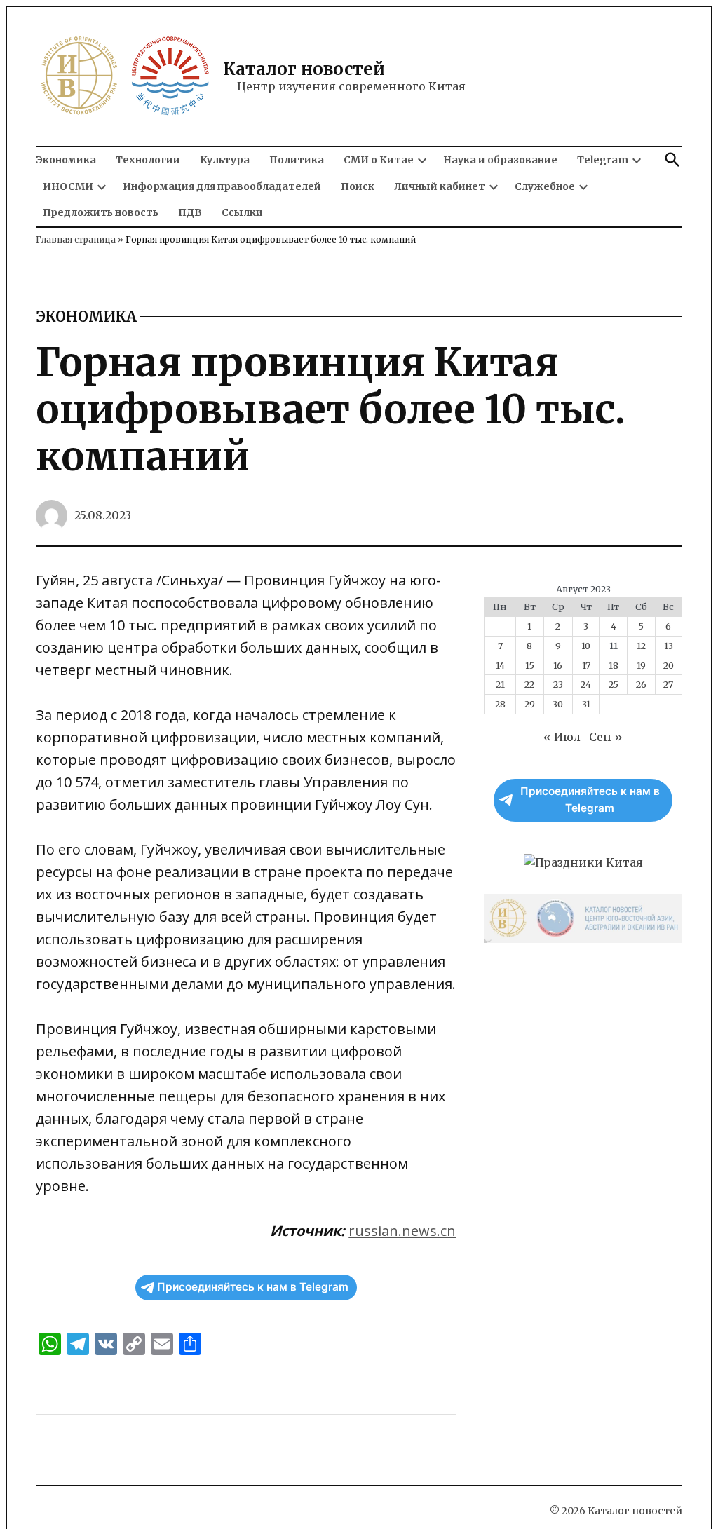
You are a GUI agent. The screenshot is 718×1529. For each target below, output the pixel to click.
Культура (225, 160)
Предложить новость (100, 212)
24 (586, 684)
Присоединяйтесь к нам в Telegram (252, 1286)
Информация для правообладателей (222, 186)
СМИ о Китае (379, 160)
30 (558, 703)
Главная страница (76, 239)
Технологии (148, 160)
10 (585, 645)
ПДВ (190, 212)
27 (668, 684)
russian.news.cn (402, 1230)
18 (613, 665)
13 (668, 645)
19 (641, 665)
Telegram (602, 160)
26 (641, 684)
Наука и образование (500, 160)
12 (641, 645)
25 (613, 684)
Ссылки (242, 212)
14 (500, 665)
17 (586, 665)
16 (557, 665)
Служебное (545, 186)
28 (500, 703)
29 (529, 703)
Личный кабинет (439, 186)
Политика (296, 160)
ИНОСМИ (68, 186)
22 (529, 684)
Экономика (66, 160)
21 (500, 684)
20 (668, 665)
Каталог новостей (304, 69)
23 (558, 684)
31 (586, 703)
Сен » (606, 737)
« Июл (562, 737)
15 (529, 665)
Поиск (357, 186)
